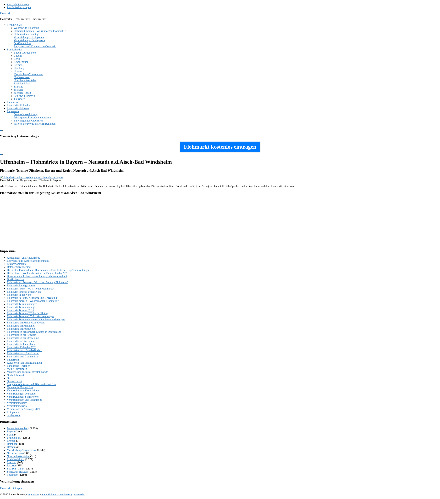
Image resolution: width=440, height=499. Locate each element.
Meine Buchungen (17, 368)
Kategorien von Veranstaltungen (24, 362)
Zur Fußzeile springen (19, 7)
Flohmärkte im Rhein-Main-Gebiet (26, 322)
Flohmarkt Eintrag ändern (21, 285)
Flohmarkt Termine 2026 (20, 310)
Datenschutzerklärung (19, 266)
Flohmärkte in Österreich (20, 341)
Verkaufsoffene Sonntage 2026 (23, 409)
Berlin (10, 434)
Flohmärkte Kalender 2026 (21, 347)
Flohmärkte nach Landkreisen (23, 353)
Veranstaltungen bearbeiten (21, 393)
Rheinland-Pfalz (15, 459)
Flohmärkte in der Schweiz (21, 334)
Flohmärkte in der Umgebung (23, 337)
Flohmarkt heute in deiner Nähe (24, 291)
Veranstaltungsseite (17, 405)
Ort (8, 378)
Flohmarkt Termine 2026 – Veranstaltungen (30, 316)
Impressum (13, 359)
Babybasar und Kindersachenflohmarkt (28, 260)
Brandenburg (14, 437)
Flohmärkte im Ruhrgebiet (21, 328)
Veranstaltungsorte (17, 402)
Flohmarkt (5, 13)
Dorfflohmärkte (15, 279)
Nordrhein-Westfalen (18, 456)
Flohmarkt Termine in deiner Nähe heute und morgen (36, 319)
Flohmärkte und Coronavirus (22, 356)
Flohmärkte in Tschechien (21, 344)
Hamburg (12, 443)
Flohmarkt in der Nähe (19, 294)
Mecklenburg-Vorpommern (21, 450)
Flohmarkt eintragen (11, 488)
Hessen (11, 446)
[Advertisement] (103, 222)
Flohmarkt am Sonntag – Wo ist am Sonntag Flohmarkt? (37, 282)
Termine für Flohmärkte (20, 387)
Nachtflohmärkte (16, 375)
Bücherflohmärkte (16, 263)
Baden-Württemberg (18, 428)
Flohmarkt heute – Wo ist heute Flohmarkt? (30, 288)
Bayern (11, 431)
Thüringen (12, 474)
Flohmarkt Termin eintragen (22, 304)
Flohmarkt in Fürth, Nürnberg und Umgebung (32, 297)
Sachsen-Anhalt (15, 468)
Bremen (11, 440)
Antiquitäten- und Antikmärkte (23, 257)
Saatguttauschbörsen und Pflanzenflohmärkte (31, 384)
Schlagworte (13, 415)
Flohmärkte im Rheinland (21, 325)
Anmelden (79, 494)
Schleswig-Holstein (17, 471)
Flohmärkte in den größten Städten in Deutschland (34, 331)
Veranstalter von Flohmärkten (23, 390)
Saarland (11, 462)
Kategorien (13, 412)
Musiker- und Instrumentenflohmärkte (27, 371)
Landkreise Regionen (18, 365)
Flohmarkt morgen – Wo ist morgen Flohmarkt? (33, 300)
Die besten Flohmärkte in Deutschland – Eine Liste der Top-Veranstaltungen (48, 270)
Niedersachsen (15, 453)
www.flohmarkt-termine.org (56, 494)
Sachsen (11, 465)
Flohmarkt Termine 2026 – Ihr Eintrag (27, 313)
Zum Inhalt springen (18, 4)
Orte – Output (14, 381)
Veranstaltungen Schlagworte (22, 396)
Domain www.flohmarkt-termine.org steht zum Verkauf (37, 276)
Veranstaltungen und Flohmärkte (24, 399)
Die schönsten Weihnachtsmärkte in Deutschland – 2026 (37, 273)
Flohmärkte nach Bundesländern (24, 350)
